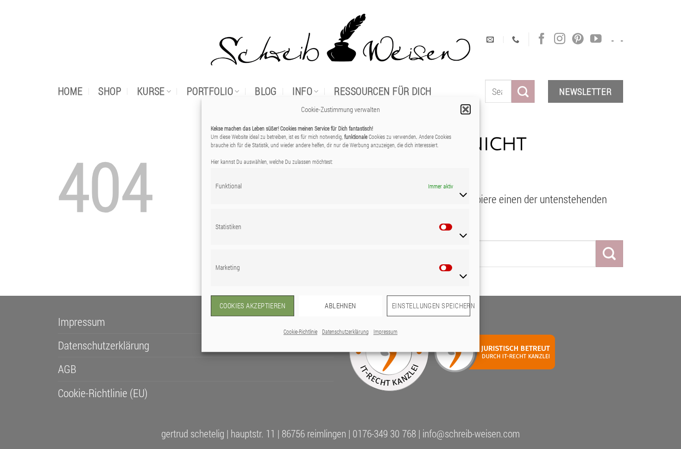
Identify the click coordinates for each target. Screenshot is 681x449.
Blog (266, 91)
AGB (67, 369)
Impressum (385, 331)
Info (302, 91)
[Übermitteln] (523, 91)
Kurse (151, 91)
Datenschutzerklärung (345, 331)
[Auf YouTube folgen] (595, 39)
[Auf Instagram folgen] (559, 39)
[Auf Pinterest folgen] (577, 39)
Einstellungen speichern (431, 305)
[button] (465, 109)
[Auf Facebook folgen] (541, 39)
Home (70, 91)
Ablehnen (340, 305)
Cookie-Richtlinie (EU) (103, 393)
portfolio (210, 91)
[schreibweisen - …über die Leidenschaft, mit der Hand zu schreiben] (340, 39)
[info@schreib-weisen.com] (491, 40)
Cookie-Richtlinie (300, 331)
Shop (109, 91)
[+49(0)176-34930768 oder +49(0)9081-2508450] (517, 40)
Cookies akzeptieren (253, 305)
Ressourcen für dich (382, 91)
